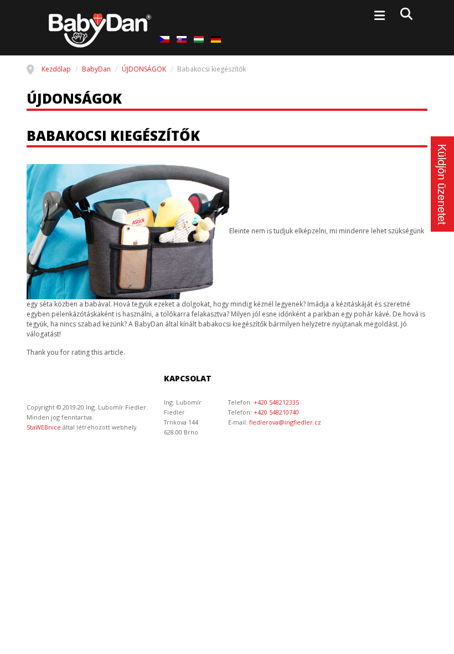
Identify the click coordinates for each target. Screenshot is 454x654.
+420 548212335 (276, 402)
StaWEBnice (44, 427)
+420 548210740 (276, 412)
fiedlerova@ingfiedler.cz (285, 422)
